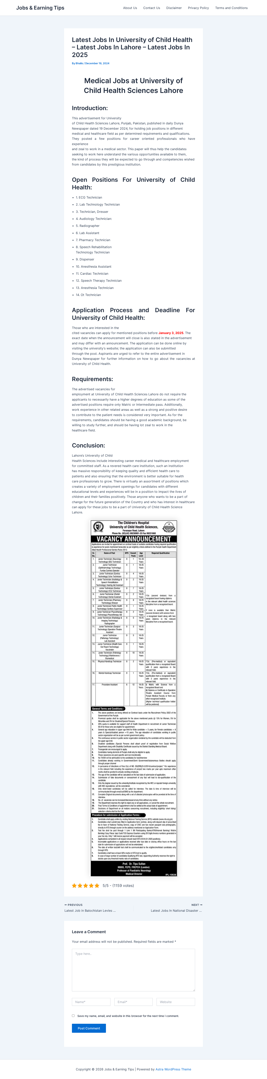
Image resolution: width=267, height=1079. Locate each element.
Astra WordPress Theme (173, 1069)
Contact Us (151, 8)
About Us (130, 8)
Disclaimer (174, 8)
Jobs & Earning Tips (40, 8)
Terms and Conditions (231, 8)
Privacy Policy (198, 8)
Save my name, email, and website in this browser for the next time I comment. (128, 1016)
